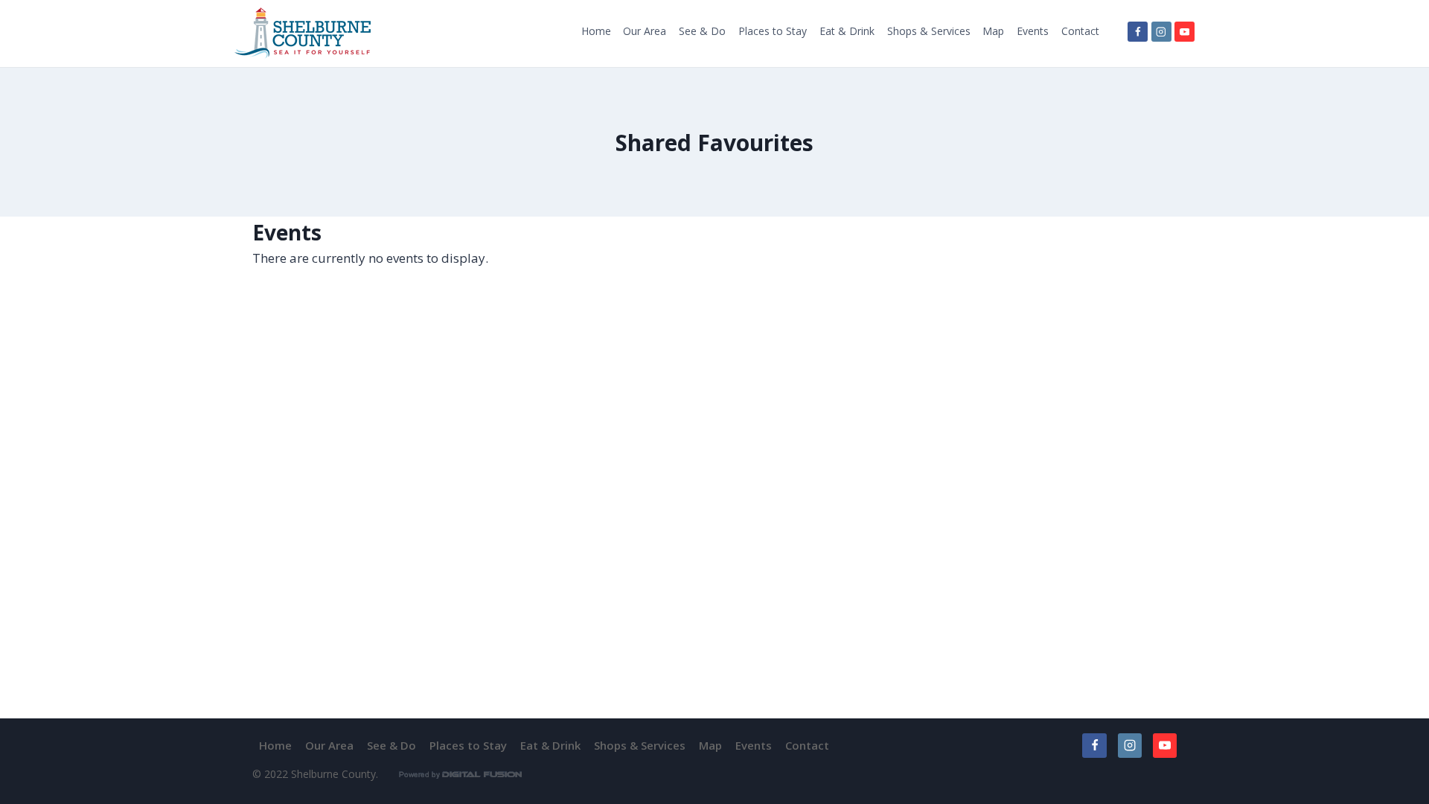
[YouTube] (1184, 32)
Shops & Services (929, 31)
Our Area (644, 31)
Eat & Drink (847, 31)
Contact (1080, 31)
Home (596, 31)
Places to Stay (772, 31)
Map (993, 31)
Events (1033, 31)
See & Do (702, 31)
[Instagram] (1161, 32)
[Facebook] (1138, 32)
